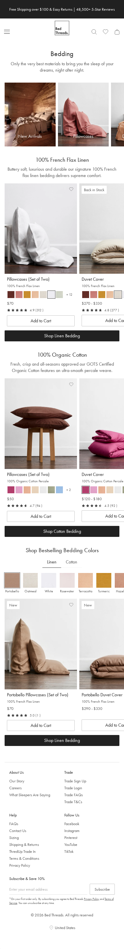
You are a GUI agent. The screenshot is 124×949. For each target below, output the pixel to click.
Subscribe (102, 889)
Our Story (16, 781)
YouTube (70, 844)
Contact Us (17, 830)
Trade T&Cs (73, 801)
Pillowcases (83, 136)
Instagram (72, 830)
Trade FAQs (73, 794)
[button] (19, 295)
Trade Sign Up (75, 781)
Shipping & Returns (24, 844)
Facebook (71, 823)
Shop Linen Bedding (62, 740)
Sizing (14, 837)
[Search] (94, 31)
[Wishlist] (105, 31)
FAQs (13, 823)
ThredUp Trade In (22, 851)
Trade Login (73, 787)
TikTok (69, 851)
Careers (15, 787)
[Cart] (117, 31)
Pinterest (70, 837)
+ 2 (69, 490)
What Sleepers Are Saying (29, 794)
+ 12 (70, 295)
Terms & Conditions (24, 858)
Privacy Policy (19, 865)
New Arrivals (30, 136)
